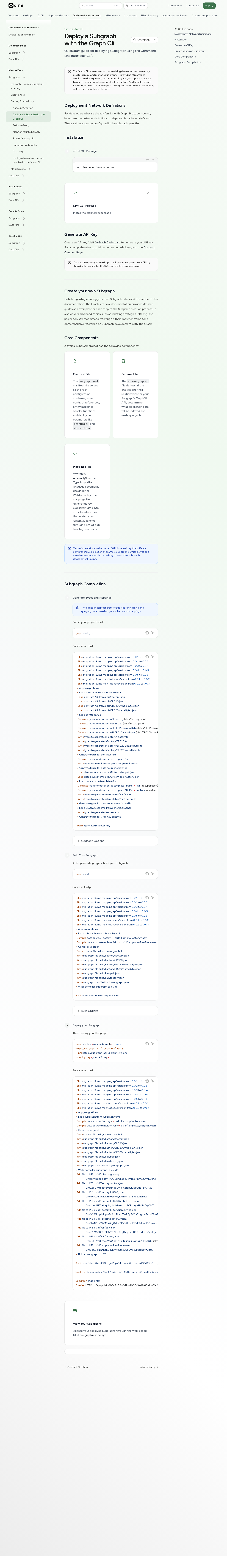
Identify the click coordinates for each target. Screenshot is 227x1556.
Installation (181, 39)
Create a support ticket (205, 15)
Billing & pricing (149, 15)
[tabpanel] (115, 167)
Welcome (14, 15)
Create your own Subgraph (190, 51)
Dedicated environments (87, 15)
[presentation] (115, 741)
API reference (112, 15)
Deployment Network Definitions (193, 33)
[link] (111, 203)
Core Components (185, 56)
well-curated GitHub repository (113, 548)
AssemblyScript (83, 478)
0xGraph (28, 15)
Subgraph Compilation (188, 62)
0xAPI (41, 15)
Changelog (130, 15)
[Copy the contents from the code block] (147, 160)
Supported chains (58, 15)
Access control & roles (175, 15)
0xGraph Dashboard (107, 242)
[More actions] (155, 40)
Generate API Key (184, 45)
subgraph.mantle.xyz (93, 1335)
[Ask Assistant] (153, 160)
